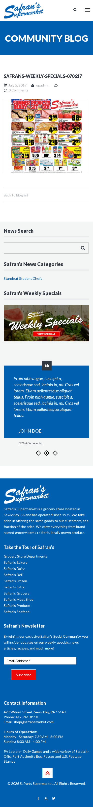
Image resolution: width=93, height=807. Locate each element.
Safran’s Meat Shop (18, 599)
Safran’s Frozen (15, 581)
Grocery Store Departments (25, 556)
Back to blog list (16, 195)
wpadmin (42, 85)
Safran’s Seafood (17, 612)
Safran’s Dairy (14, 568)
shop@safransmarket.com (33, 722)
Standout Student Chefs (23, 278)
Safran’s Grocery (16, 593)
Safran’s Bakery (15, 562)
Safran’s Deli (13, 575)
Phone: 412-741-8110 (21, 717)
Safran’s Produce (17, 605)
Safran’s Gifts (14, 587)
